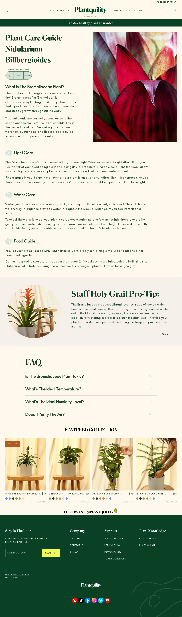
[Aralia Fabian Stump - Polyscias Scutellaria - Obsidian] (97, 498)
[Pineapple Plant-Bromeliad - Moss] (16, 498)
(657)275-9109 (12, 578)
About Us (75, 538)
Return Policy (112, 545)
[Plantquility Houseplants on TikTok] (81, 601)
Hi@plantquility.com (17, 574)
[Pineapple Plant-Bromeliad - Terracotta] (20, 498)
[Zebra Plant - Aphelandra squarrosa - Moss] (57, 498)
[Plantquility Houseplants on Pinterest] (74, 601)
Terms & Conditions (115, 559)
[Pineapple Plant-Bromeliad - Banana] (23, 498)
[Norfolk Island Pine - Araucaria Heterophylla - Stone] (137, 498)
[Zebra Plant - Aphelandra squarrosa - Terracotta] (60, 498)
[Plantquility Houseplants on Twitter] (101, 601)
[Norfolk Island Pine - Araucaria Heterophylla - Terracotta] (147, 498)
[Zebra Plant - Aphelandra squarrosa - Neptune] (67, 498)
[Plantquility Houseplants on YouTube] (107, 601)
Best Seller (63, 10)
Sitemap (74, 552)
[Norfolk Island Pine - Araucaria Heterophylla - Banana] (150, 498)
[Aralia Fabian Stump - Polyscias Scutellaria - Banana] (107, 498)
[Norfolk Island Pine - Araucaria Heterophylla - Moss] (144, 498)
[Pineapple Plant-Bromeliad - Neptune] (6, 498)
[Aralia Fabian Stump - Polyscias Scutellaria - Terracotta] (103, 498)
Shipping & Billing (113, 538)
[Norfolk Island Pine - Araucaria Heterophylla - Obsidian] (140, 498)
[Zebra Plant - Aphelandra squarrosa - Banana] (63, 498)
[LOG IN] (165, 11)
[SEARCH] (7, 11)
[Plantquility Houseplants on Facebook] (87, 601)
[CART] (174, 11)
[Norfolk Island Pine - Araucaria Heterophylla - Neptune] (154, 498)
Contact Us (76, 545)
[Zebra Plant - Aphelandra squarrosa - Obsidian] (53, 498)
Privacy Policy (112, 552)
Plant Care (118, 10)
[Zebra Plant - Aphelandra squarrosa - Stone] (50, 498)
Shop (52, 10)
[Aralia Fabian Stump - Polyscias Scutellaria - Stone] (93, 498)
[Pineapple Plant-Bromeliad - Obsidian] (13, 498)
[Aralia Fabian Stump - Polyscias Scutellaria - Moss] (100, 498)
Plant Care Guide (148, 538)
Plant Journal (134, 10)
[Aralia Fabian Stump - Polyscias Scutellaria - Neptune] (110, 498)
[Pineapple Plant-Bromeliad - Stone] (10, 498)
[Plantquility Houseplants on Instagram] (94, 601)
